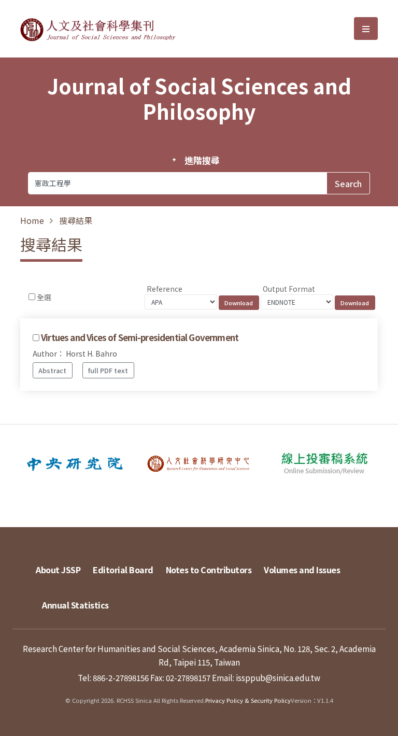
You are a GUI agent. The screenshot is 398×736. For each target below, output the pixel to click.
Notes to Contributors (209, 569)
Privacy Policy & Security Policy (248, 700)
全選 (44, 297)
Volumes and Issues (302, 569)
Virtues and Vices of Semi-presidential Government (139, 337)
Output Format (289, 289)
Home (32, 220)
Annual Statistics (75, 605)
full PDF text (108, 370)
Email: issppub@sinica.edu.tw (266, 677)
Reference (164, 289)
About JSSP (58, 569)
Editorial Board (123, 569)
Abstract (52, 370)
